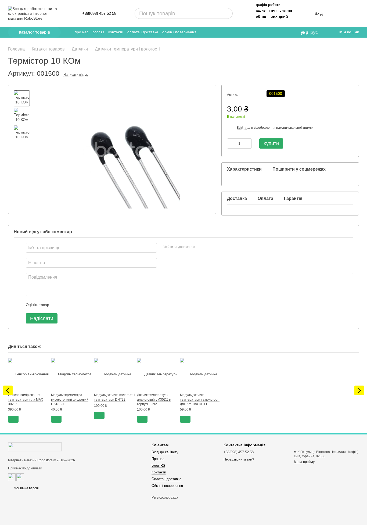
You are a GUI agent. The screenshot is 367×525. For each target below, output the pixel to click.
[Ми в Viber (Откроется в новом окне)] (276, 32)
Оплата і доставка (142, 32)
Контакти (115, 32)
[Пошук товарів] (208, 13)
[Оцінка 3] (75, 304)
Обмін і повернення (179, 32)
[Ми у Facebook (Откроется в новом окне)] (261, 32)
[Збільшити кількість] (247, 143)
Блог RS (98, 32)
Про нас (81, 32)
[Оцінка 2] (66, 304)
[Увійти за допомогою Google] (209, 247)
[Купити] (13, 419)
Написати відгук (75, 75)
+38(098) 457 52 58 (99, 13)
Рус (314, 32)
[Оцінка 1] (58, 304)
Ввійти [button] (242, 128)
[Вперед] (359, 390)
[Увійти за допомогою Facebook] (201, 247)
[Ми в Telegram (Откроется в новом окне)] (254, 32)
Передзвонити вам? (239, 459)
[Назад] (8, 390)
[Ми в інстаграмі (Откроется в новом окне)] (269, 32)
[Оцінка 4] (84, 304)
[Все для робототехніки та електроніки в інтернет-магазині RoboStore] (35, 447)
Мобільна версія (26, 488)
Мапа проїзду (304, 462)
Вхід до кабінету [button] (165, 452)
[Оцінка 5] (92, 304)
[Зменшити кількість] (231, 143)
